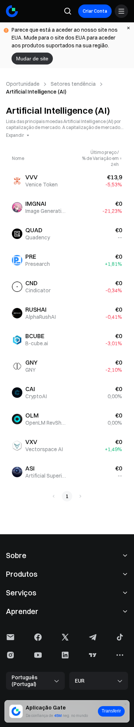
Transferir (111, 711)
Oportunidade (22, 84)
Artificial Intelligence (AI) (36, 91)
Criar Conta (95, 11)
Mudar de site (32, 59)
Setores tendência (73, 84)
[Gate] (12, 11)
